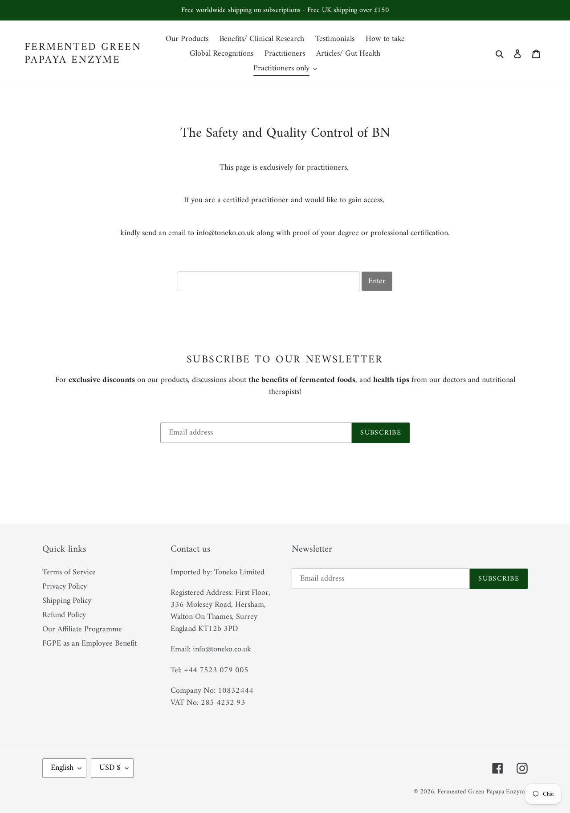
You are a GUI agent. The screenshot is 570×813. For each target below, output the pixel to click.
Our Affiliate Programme (82, 629)
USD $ (110, 768)
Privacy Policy (64, 586)
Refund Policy (64, 615)
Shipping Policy (66, 601)
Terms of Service (69, 572)
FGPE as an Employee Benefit (89, 643)
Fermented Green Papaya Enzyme (82, 54)
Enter (377, 281)
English (62, 768)
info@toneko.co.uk (225, 233)
